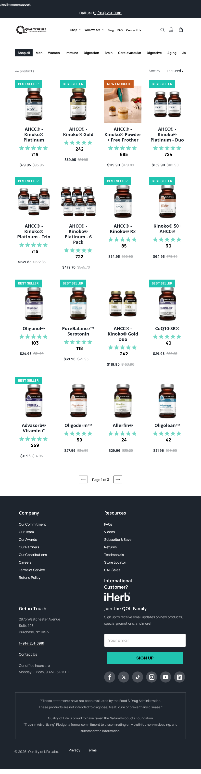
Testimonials (114, 554)
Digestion (91, 53)
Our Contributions (33, 554)
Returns (110, 547)
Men (39, 53)
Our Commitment (32, 524)
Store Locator (115, 562)
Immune (71, 53)
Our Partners (29, 547)
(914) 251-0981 (109, 13)
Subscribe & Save (117, 539)
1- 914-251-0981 (31, 643)
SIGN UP (145, 658)
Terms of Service (32, 570)
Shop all (24, 53)
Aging (171, 53)
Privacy (75, 750)
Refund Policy (29, 577)
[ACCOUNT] (171, 29)
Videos (109, 531)
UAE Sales (112, 570)
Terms (92, 750)
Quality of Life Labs (43, 751)
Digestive (154, 53)
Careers (25, 562)
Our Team (26, 531)
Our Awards (28, 539)
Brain (109, 53)
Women (54, 53)
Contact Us (28, 654)
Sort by (154, 70)
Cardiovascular (129, 53)
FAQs (108, 524)
